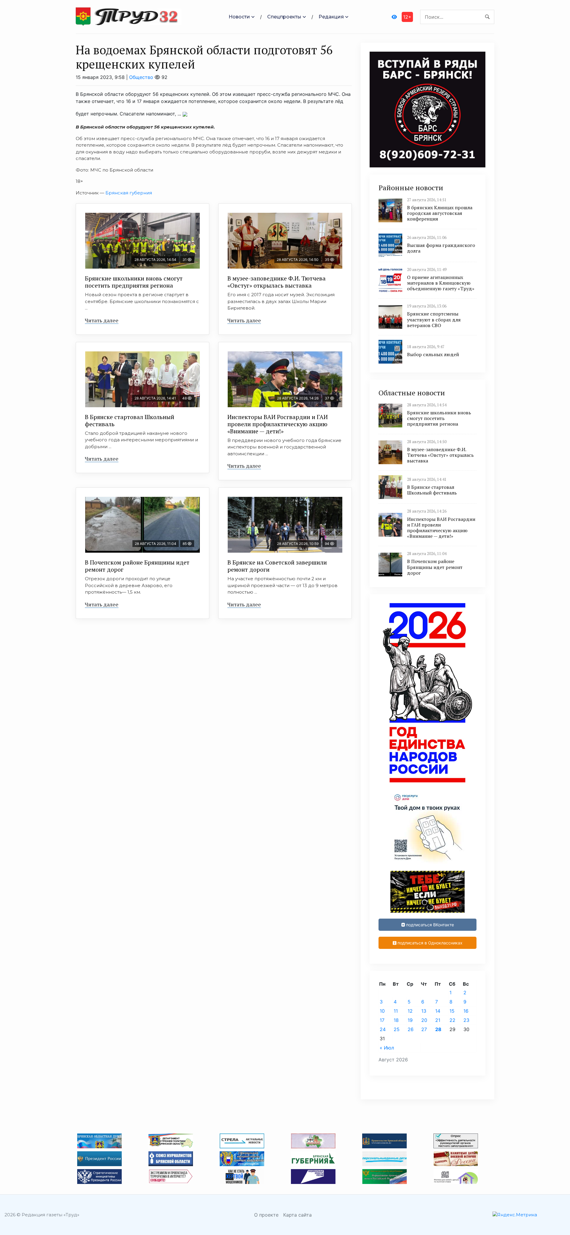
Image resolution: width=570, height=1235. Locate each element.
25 (397, 1029)
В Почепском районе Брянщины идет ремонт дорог (137, 565)
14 (437, 1011)
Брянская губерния (128, 193)
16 (465, 1011)
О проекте (266, 1215)
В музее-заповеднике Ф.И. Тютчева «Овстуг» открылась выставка (276, 281)
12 (410, 1011)
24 (383, 1029)
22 (452, 1020)
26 (411, 1029)
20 (424, 1020)
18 (396, 1020)
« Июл (387, 1048)
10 (382, 1011)
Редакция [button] (331, 17)
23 (466, 1020)
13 (423, 1011)
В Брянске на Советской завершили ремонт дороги (277, 565)
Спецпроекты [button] (284, 17)
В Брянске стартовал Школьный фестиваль (129, 420)
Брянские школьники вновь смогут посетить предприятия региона (134, 281)
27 (424, 1029)
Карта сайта (297, 1215)
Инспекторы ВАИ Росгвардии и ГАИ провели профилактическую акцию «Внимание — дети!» (277, 424)
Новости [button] (239, 17)
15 (452, 1011)
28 (438, 1029)
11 (396, 1011)
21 (437, 1020)
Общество (141, 77)
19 (410, 1020)
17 (382, 1020)
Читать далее (101, 320)
